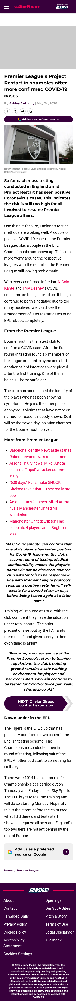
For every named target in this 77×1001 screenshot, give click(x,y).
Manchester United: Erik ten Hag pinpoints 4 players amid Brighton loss (37, 527)
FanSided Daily (16, 916)
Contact (10, 908)
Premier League (28, 870)
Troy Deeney (33, 288)
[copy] (30, 111)
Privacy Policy (15, 924)
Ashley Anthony (21, 103)
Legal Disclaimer (59, 932)
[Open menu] (6, 6)
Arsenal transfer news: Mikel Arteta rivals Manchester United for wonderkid (39, 508)
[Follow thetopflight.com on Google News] (66, 852)
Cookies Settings (17, 954)
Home (8, 870)
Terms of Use (56, 924)
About (8, 900)
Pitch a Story (56, 916)
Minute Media (28, 965)
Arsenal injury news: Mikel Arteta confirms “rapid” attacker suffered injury (38, 469)
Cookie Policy (14, 932)
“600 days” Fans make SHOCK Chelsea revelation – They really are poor (39, 489)
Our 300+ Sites (57, 908)
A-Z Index (53, 940)
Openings (53, 900)
